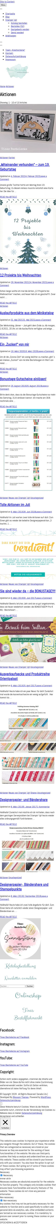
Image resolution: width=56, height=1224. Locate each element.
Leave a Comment (43, 319)
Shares (33, 792)
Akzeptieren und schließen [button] (12, 1116)
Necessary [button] (5, 1172)
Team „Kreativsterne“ (15, 50)
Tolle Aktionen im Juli (15, 504)
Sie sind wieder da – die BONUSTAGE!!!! (27, 591)
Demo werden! (17, 32)
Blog (7, 16)
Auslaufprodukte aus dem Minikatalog (27, 313)
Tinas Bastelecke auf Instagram (15, 1051)
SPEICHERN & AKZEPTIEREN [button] (13, 1222)
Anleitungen (10, 35)
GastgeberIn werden (20, 29)
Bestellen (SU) (17, 26)
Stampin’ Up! (11, 19)
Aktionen (4, 157)
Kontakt (9, 53)
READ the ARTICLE (8, 196)
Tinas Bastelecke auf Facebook (14, 1037)
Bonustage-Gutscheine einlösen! (23, 379)
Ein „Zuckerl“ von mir (14, 344)
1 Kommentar (43, 806)
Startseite (10, 13)
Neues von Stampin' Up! (19, 497)
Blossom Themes (21, 1097)
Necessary (8, 1175)
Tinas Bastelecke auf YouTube (14, 1065)
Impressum (10, 59)
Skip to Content (7, 1)
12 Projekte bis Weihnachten (20, 275)
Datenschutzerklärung (15, 56)
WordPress (46, 1097)
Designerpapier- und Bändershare (24, 799)
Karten (12, 157)
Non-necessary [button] (6, 1197)
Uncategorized (36, 497)
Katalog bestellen (19, 23)
